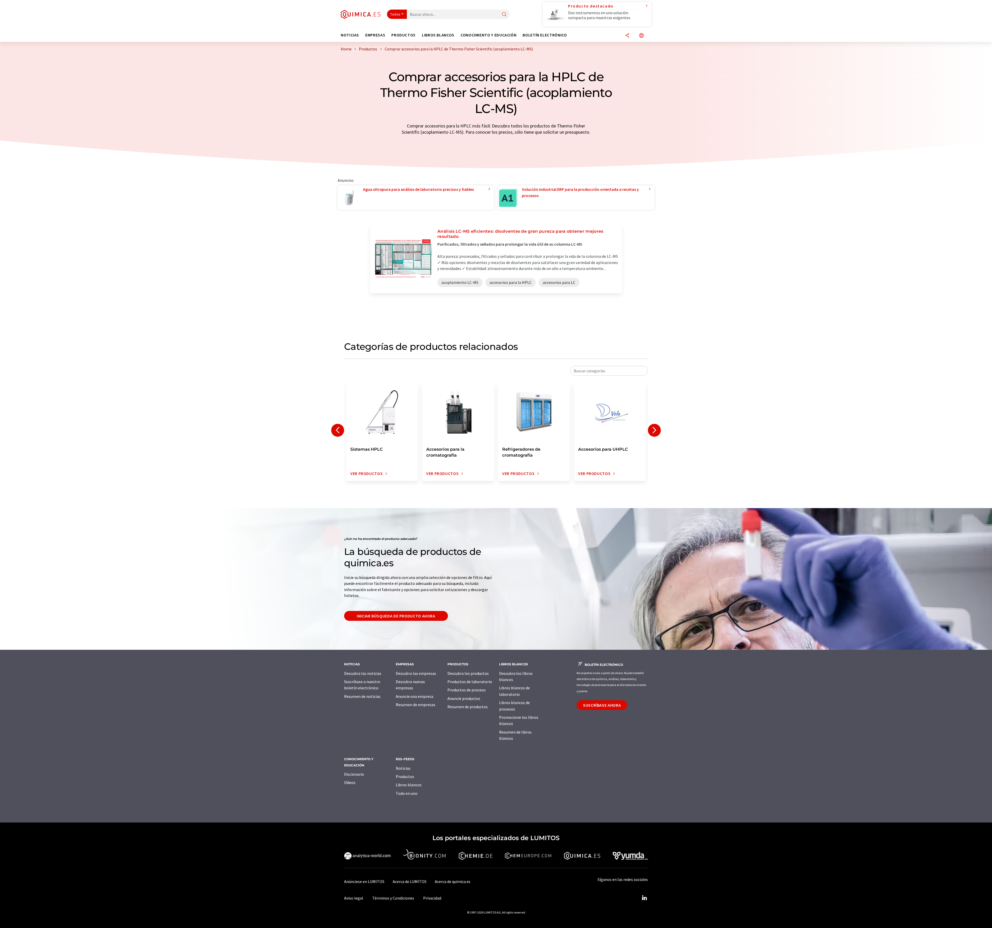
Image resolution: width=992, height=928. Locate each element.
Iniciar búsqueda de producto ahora (396, 615)
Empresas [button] (375, 35)
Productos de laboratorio (469, 681)
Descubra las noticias (362, 673)
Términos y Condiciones (393, 898)
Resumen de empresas (415, 704)
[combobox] (609, 371)
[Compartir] (627, 36)
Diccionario (354, 774)
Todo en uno (406, 793)
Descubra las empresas (416, 673)
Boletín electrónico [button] (545, 35)
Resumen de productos (467, 706)
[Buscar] (504, 15)
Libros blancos (409, 784)
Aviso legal (353, 898)
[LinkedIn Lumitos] (644, 898)
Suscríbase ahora (602, 705)
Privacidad (432, 898)
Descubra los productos (468, 673)
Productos (405, 776)
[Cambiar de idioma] (641, 36)
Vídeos (349, 782)
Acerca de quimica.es (452, 881)
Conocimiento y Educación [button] (488, 35)
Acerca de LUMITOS (410, 881)
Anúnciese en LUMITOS (364, 881)
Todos (395, 14)
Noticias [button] (350, 35)
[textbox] (609, 371)
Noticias (403, 768)
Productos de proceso (466, 689)
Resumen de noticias (362, 696)
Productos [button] (403, 35)
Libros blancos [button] (438, 35)
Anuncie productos (463, 698)
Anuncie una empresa (414, 696)
